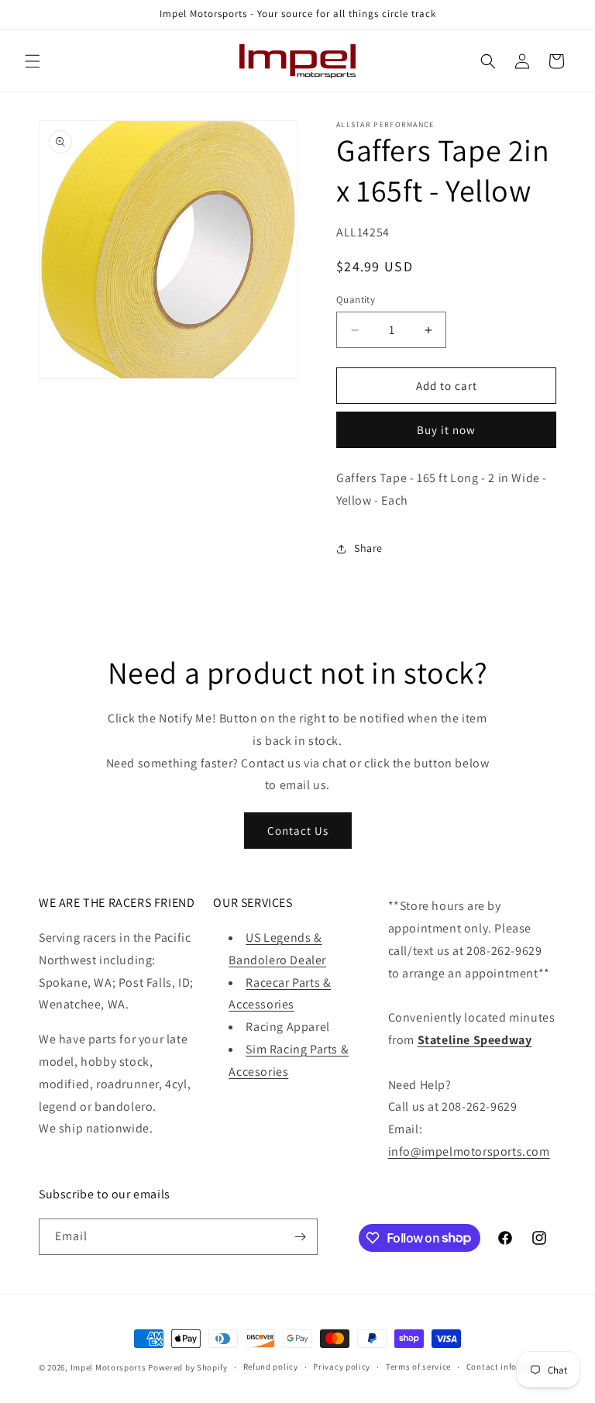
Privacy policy (341, 1366)
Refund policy (270, 1366)
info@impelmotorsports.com (469, 1151)
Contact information (508, 1366)
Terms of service (418, 1366)
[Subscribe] (300, 1237)
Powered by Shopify (188, 1367)
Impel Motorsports (108, 1367)
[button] (32, 61)
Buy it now (446, 429)
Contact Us (297, 830)
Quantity (355, 299)
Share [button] (368, 548)
